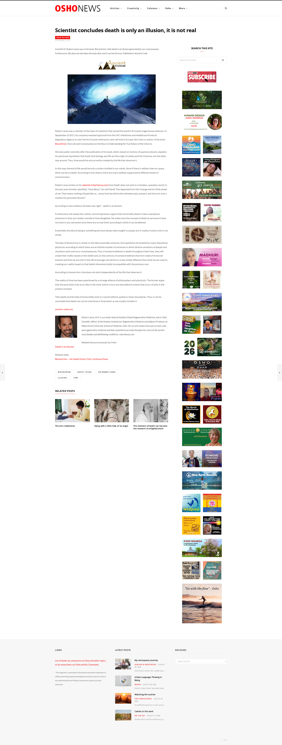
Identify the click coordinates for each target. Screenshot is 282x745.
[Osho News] (78, 8)
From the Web (62, 37)
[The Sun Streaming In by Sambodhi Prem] (202, 400)
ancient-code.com (64, 309)
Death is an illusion (64, 346)
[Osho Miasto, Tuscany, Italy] (202, 355)
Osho (168, 8)
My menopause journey (146, 660)
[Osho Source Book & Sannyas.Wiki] (212, 422)
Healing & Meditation (145, 664)
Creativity (133, 8)
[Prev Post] (2, 372)
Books (138, 684)
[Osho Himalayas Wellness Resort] (202, 310)
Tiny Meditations (143, 699)
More (182, 8)
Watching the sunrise (145, 694)
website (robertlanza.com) (95, 185)
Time (76, 378)
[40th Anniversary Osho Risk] (202, 198)
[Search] (224, 8)
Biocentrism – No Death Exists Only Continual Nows (81, 359)
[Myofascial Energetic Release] (212, 578)
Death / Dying (84, 372)
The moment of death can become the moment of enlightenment (150, 427)
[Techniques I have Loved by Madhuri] (202, 466)
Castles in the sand (144, 711)
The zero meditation (65, 425)
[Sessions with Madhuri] (202, 265)
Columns (152, 8)
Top (225, 740)
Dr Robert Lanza (107, 372)
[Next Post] (279, 372)
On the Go (140, 715)
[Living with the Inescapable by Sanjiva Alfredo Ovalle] (212, 333)
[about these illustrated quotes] (202, 622)
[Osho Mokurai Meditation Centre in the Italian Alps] (212, 153)
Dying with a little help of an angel (111, 425)
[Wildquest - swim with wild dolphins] (191, 511)
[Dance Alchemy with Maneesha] (202, 445)
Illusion (62, 378)
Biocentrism (61, 143)
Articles (114, 8)
